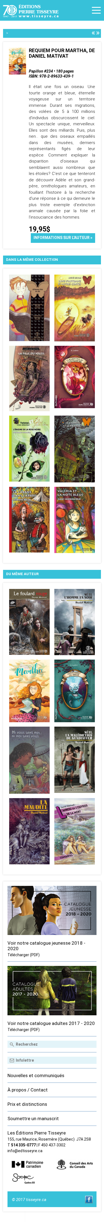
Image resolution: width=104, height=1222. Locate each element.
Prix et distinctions (27, 1104)
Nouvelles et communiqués (35, 1075)
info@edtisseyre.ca (24, 1151)
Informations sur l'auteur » (63, 237)
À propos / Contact (27, 1090)
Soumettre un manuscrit (33, 1118)
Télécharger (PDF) (23, 955)
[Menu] (96, 10)
